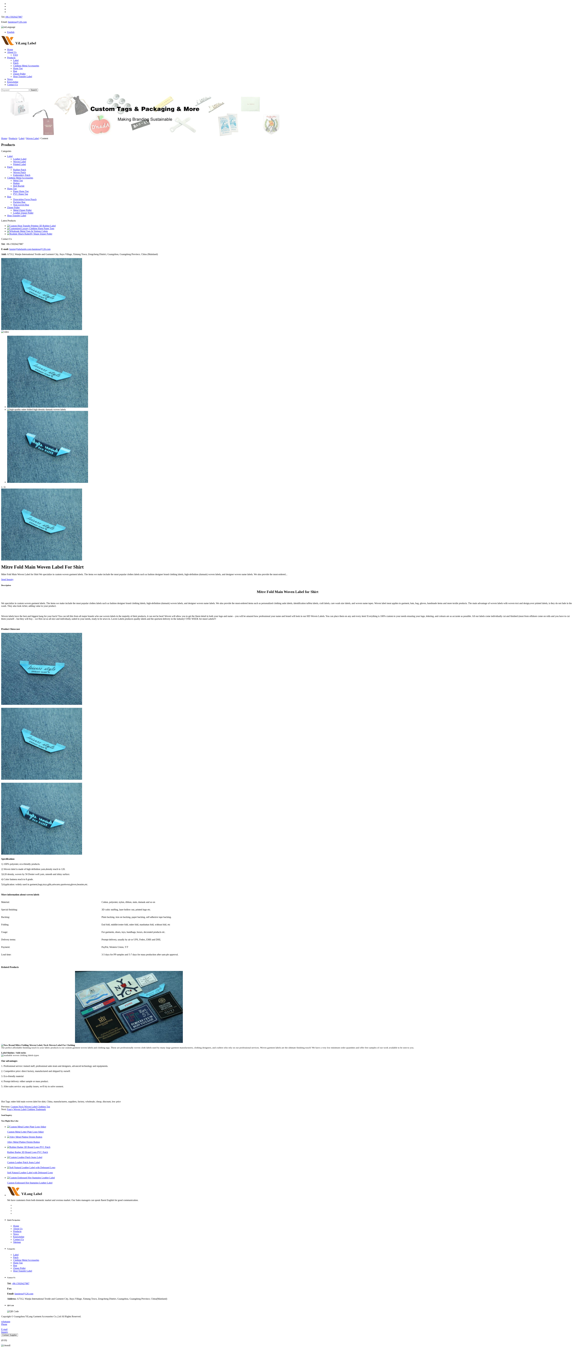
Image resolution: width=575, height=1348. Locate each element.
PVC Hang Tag (20, 194)
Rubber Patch (19, 169)
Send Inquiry (7, 579)
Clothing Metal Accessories (26, 65)
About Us (11, 52)
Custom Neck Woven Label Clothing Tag (30, 1106)
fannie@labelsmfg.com (20, 249)
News (10, 79)
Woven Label (32, 138)
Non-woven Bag (21, 205)
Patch (15, 63)
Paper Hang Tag (21, 191)
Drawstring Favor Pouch (25, 199)
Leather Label (19, 159)
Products (11, 57)
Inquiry (4, 1332)
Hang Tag (18, 68)
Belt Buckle (18, 186)
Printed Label (19, 164)
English (10, 32)
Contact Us (12, 84)
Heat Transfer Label (22, 76)
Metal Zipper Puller (22, 210)
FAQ (15, 55)
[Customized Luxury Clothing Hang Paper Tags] (30, 228)
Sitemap (17, 1242)
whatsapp (5, 1321)
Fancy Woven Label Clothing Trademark (26, 1109)
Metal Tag (18, 180)
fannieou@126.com (17, 22)
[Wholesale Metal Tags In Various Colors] (27, 231)
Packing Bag (19, 202)
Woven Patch (19, 172)
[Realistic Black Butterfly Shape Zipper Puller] (29, 234)
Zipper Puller (19, 74)
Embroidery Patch (21, 175)
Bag (15, 71)
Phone (4, 1324)
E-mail (4, 1329)
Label (16, 60)
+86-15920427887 (13, 17)
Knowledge (12, 82)
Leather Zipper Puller (23, 213)
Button (16, 183)
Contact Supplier (9, 1335)
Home (10, 49)
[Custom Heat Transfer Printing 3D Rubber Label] (31, 225)
